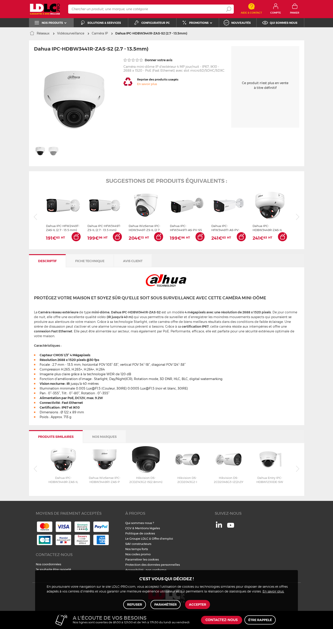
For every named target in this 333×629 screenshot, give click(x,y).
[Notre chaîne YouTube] (230, 527)
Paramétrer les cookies (142, 559)
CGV (128, 528)
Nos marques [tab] (104, 437)
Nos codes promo (138, 554)
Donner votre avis (158, 60)
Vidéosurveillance (70, 33)
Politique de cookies (140, 533)
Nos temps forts (136, 549)
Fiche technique (89, 261)
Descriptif (47, 261)
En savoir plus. (273, 591)
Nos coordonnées (48, 564)
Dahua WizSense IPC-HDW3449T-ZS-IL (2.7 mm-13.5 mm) (144, 228)
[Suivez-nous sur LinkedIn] (219, 526)
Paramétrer (165, 604)
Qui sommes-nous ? (139, 523)
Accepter (197, 604)
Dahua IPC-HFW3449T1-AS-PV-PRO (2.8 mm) (225, 228)
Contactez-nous (221, 620)
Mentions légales (147, 528)
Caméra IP (100, 33)
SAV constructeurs (138, 544)
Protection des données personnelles (152, 564)
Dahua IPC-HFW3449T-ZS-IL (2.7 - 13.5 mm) (104, 228)
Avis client (132, 261)
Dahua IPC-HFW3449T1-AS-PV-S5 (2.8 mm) (186, 228)
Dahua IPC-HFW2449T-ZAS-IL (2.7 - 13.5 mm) (63, 228)
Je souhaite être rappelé (53, 569)
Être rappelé (260, 620)
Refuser (134, 604)
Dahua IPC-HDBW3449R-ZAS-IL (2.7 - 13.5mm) (267, 228)
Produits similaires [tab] (56, 437)
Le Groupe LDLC (136, 538)
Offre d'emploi (162, 538)
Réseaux (43, 33)
